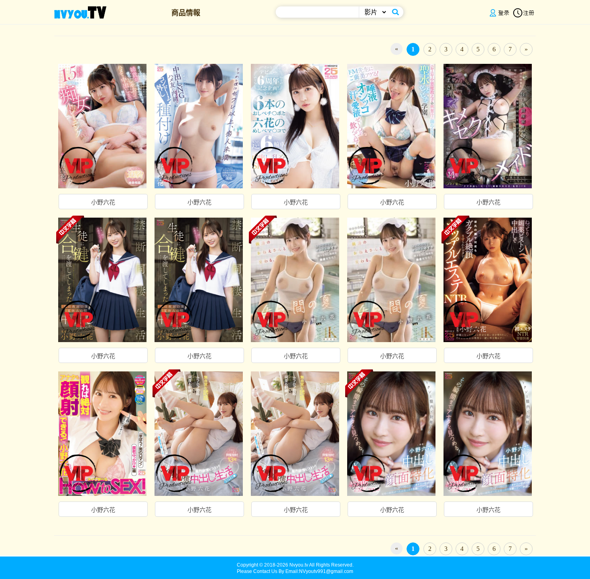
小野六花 (103, 202)
